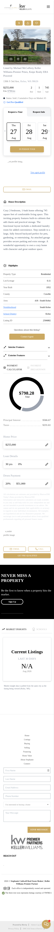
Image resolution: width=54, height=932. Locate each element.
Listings (27, 740)
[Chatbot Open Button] (46, 924)
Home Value (27, 756)
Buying (27, 744)
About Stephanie (27, 760)
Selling (27, 748)
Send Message (39, 830)
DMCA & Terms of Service (33, 929)
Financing (27, 752)
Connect (27, 764)
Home (27, 736)
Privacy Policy (13, 929)
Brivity (24, 925)
